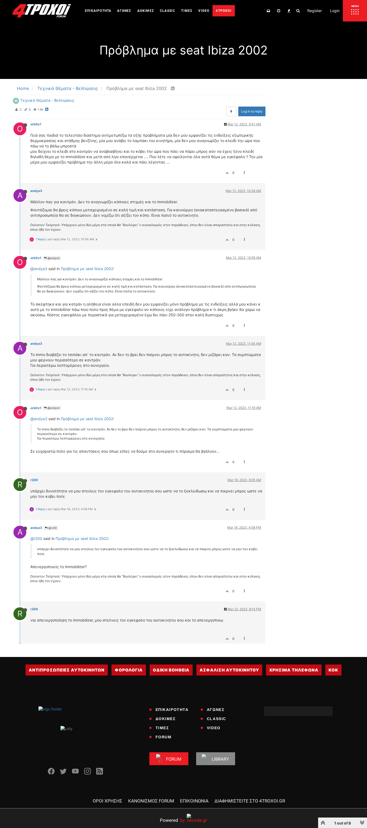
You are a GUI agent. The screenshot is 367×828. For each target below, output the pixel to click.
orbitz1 (35, 124)
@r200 (52, 527)
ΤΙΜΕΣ (162, 728)
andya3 (36, 191)
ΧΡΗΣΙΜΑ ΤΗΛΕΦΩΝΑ (293, 670)
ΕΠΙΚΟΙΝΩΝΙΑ (194, 801)
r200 (34, 480)
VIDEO (214, 728)
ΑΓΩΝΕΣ (216, 709)
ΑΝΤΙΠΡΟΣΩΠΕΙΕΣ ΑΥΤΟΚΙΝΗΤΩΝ (67, 670)
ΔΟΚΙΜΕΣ (166, 719)
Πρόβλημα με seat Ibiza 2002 (87, 268)
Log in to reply (251, 111)
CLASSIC (216, 719)
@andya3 (53, 258)
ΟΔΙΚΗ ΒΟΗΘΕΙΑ (171, 670)
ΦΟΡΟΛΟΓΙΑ (129, 670)
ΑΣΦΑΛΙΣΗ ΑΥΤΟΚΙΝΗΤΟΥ (229, 670)
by (172, 820)
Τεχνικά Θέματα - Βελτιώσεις (47, 100)
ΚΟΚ (333, 670)
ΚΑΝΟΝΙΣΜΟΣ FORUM (151, 801)
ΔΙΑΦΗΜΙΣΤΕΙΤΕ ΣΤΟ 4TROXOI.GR (249, 801)
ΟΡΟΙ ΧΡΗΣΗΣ (107, 801)
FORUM (164, 737)
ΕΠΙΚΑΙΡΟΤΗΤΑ (172, 709)
